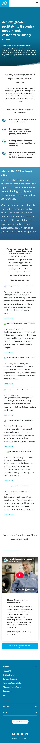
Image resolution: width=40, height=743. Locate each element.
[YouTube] (22, 734)
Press (5, 695)
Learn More (8, 318)
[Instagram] (13, 734)
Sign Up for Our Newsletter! (20, 721)
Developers (7, 691)
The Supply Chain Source (12, 687)
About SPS (7, 671)
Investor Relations (10, 679)
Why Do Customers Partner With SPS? (20, 646)
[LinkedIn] (26, 734)
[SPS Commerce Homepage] (4, 3)
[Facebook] (18, 734)
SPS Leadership (8, 675)
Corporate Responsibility (12, 683)
